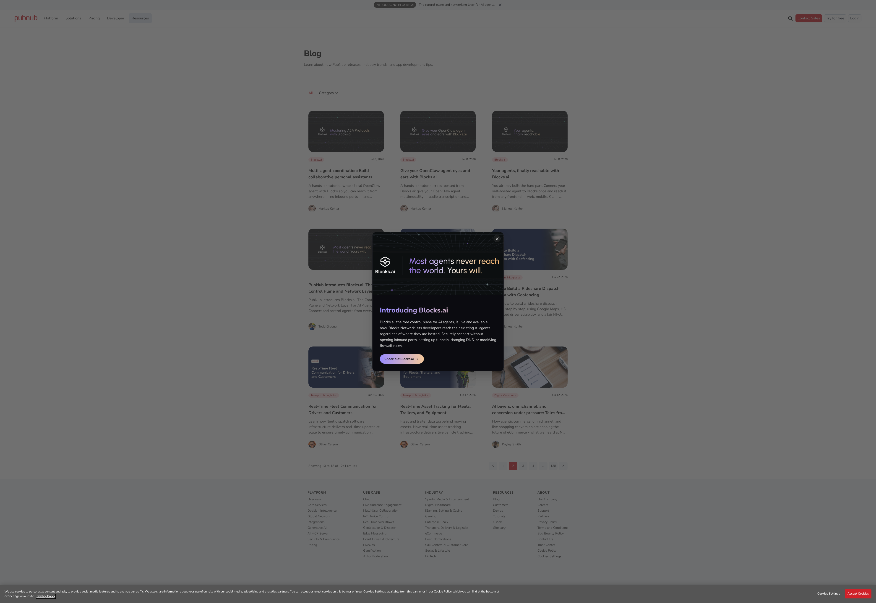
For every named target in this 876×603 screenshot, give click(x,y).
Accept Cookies (858, 594)
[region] (438, 594)
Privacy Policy (45, 596)
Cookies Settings (828, 594)
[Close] (497, 238)
